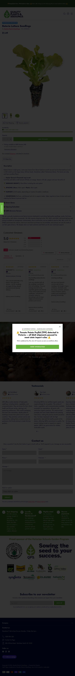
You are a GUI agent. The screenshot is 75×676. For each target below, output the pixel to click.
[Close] (60, 326)
